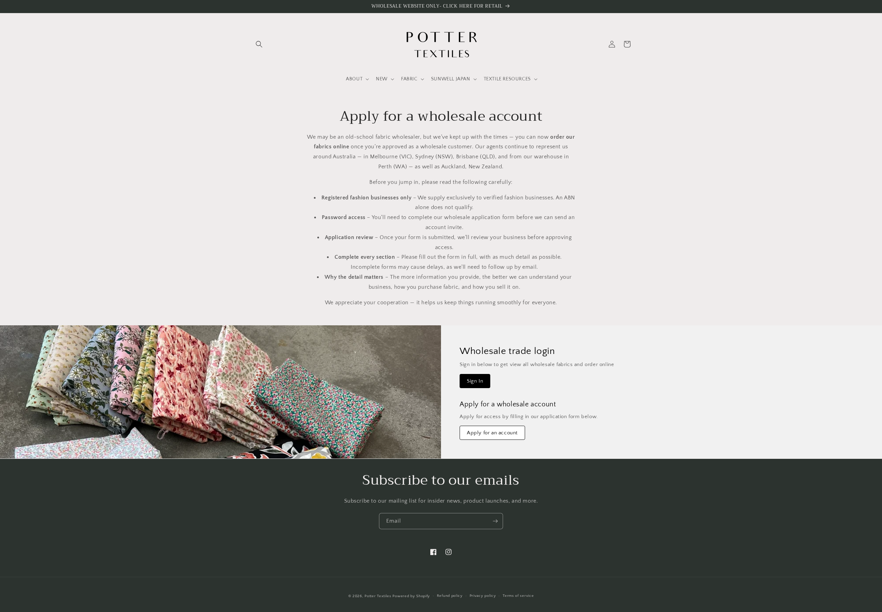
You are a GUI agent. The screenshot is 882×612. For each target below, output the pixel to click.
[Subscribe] (495, 521)
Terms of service (518, 596)
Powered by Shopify (411, 596)
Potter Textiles (378, 596)
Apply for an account (492, 433)
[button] (259, 44)
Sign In (475, 381)
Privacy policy (483, 596)
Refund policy (450, 596)
